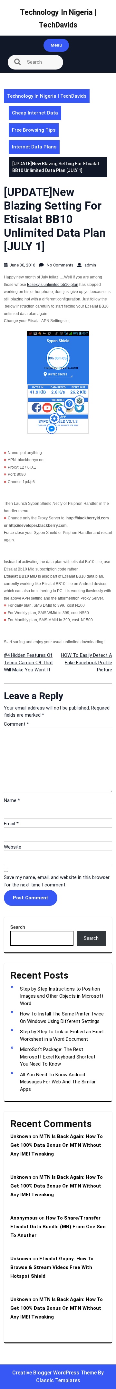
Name (12, 800)
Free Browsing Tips (33, 130)
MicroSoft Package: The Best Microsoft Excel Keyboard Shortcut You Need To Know (57, 1057)
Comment (16, 724)
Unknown (20, 1136)
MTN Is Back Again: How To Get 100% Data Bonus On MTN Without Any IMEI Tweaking (56, 1145)
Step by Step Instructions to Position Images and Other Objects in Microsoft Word (61, 996)
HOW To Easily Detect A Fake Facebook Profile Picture (86, 662)
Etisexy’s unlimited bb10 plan (52, 284)
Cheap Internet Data (35, 113)
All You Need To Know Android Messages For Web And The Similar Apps (58, 1082)
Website (12, 847)
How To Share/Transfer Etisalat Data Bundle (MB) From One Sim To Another (58, 1226)
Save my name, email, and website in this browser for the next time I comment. (57, 881)
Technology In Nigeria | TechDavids (46, 96)
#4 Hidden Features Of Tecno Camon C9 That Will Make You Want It (28, 662)
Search (17, 927)
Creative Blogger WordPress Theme (55, 1373)
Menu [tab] (56, 45)
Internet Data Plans (34, 147)
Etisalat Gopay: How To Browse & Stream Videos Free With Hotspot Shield (51, 1267)
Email (11, 824)
